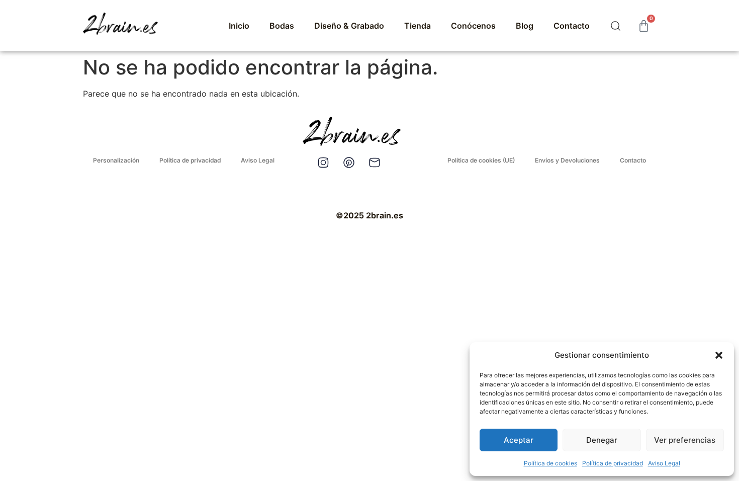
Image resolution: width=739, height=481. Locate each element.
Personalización (116, 160)
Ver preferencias (684, 440)
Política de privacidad (612, 463)
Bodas (281, 26)
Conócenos (473, 26)
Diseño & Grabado (349, 26)
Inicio (239, 26)
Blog (524, 26)
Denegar (601, 440)
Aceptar (518, 440)
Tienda (417, 26)
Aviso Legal (664, 463)
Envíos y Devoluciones (567, 160)
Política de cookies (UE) (481, 160)
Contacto (571, 26)
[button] (719, 355)
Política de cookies (550, 463)
